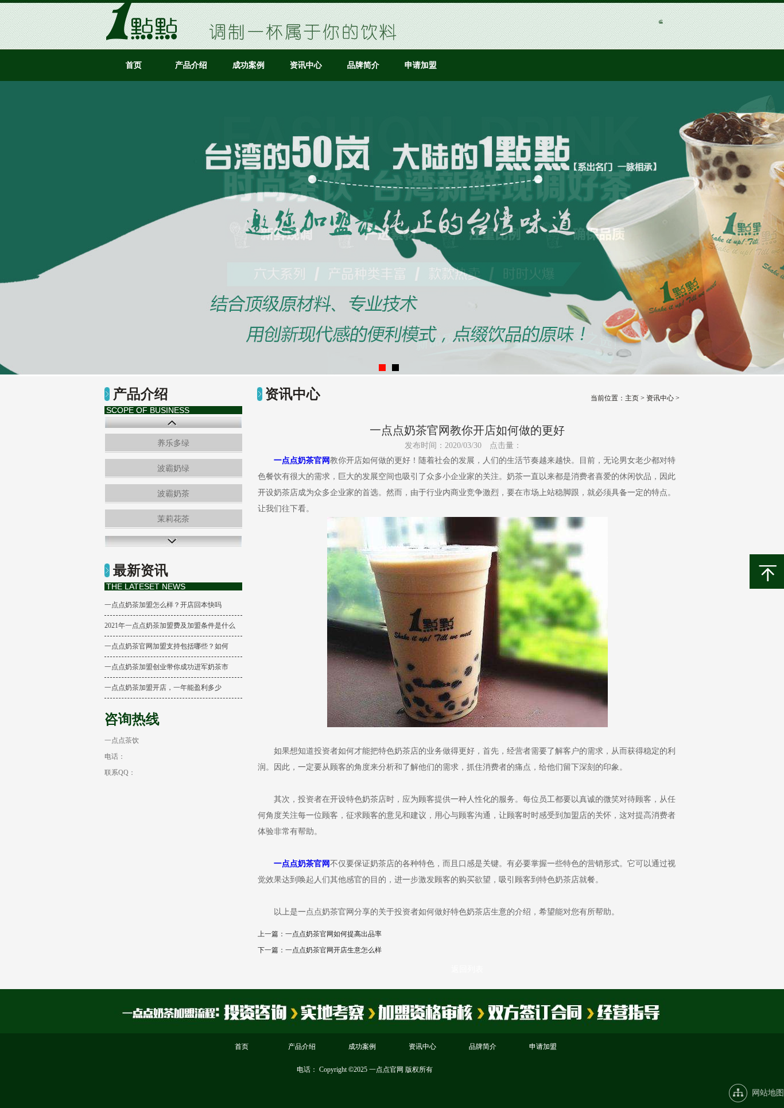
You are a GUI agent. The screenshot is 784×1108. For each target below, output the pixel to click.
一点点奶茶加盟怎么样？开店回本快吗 (163, 605)
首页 (134, 65)
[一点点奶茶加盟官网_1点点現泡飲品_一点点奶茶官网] (145, 37)
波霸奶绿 (173, 468)
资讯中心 (306, 65)
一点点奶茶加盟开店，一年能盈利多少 (163, 688)
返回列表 (467, 969)
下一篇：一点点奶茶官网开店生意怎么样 (320, 950)
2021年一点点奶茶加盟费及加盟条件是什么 (169, 625)
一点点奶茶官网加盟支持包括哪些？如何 (166, 646)
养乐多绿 (173, 443)
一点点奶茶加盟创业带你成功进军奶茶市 (166, 667)
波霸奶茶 (173, 493)
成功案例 (248, 65)
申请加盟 (421, 65)
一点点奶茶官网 (302, 460)
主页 (632, 398)
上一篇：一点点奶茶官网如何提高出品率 (320, 934)
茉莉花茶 (173, 519)
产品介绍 (191, 65)
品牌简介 (363, 65)
